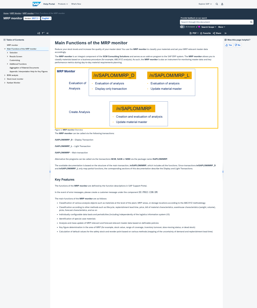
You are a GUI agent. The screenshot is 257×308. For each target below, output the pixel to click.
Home (6, 13)
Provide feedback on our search (194, 18)
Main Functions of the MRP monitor (21, 49)
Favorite (205, 33)
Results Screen (16, 56)
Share (217, 33)
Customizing (15, 60)
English (45, 18)
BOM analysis (12, 75)
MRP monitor (28, 13)
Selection (14, 53)
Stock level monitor (15, 79)
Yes (229, 45)
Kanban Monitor (13, 83)
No (237, 45)
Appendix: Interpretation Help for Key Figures (29, 71)
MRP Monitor (15, 13)
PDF (193, 33)
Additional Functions (18, 64)
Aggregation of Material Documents (24, 68)
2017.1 (31, 18)
